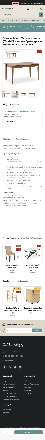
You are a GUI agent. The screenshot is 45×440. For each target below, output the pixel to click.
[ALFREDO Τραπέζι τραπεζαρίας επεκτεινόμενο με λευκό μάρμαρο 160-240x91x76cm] (32, 253)
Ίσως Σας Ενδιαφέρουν (31, 238)
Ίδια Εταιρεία (22, 281)
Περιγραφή (8, 139)
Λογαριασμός (29, 376)
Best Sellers (8, 281)
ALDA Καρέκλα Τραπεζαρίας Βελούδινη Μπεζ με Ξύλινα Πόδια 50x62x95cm (12, 266)
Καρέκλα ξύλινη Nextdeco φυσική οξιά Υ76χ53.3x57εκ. (12, 309)
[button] (36, 94)
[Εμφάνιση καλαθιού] (41, 8)
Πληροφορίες (8, 376)
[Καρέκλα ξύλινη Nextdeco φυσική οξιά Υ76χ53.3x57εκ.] (12, 296)
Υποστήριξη (7, 405)
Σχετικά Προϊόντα (11, 238)
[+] (11, 432)
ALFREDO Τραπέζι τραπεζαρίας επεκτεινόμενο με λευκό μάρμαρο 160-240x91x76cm (33, 266)
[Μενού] (28, 8)
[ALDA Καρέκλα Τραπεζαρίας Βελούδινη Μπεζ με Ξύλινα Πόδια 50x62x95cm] (12, 253)
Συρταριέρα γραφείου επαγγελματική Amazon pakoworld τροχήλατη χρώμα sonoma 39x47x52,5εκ (33, 309)
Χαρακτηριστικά (23, 139)
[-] (3, 432)
